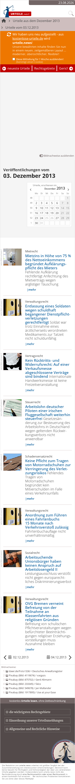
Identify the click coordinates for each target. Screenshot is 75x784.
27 (57, 218)
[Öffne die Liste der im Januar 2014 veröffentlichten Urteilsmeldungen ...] (68, 190)
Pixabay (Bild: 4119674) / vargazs (27, 675)
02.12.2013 (20, 657)
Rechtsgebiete (44, 68)
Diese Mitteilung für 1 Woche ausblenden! (39, 60)
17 (41, 213)
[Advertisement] (37, 114)
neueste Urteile (19, 68)
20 (57, 213)
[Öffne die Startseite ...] (25, 11)
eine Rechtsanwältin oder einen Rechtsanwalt (44, 774)
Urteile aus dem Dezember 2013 (36, 21)
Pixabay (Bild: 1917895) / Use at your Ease (32, 692)
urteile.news (25, 765)
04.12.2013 (58, 657)
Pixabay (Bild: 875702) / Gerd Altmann (30, 679)
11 (46, 208)
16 (36, 213)
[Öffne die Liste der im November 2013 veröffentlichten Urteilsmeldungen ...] (30, 190)
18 (46, 213)
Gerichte (65, 68)
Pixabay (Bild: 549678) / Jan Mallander (30, 688)
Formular (29, 778)
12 (51, 208)
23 (36, 218)
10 (41, 208)
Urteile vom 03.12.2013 (21, 27)
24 (41, 218)
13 (57, 208)
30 (36, 223)
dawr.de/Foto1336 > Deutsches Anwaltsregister (35, 671)
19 (51, 213)
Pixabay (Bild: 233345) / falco (25, 684)
